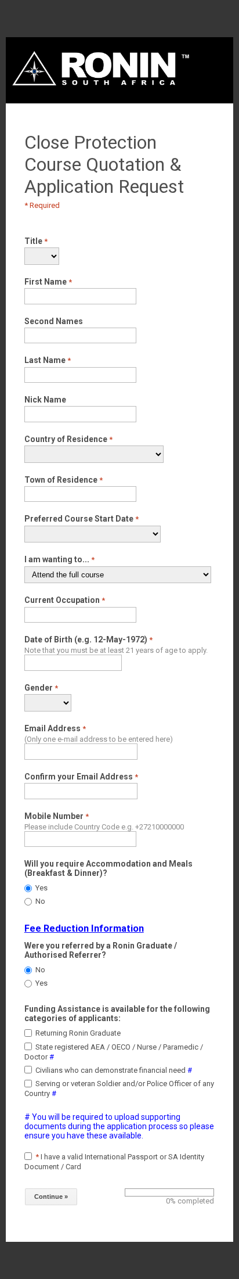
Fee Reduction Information (84, 928)
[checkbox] (28, 1033)
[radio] (28, 888)
